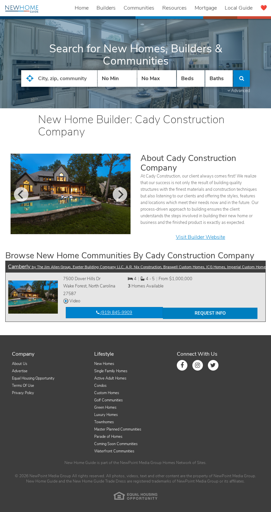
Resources (174, 8)
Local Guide (238, 8)
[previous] (21, 194)
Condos (100, 385)
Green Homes (105, 407)
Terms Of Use (23, 385)
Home (82, 8)
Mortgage (206, 8)
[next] (120, 194)
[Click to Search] (241, 78)
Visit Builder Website (200, 237)
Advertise (19, 371)
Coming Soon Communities (115, 443)
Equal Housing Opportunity (33, 378)
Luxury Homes (106, 414)
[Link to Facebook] (182, 365)
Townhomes (104, 422)
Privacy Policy (23, 392)
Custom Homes (106, 392)
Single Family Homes (110, 371)
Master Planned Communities (117, 429)
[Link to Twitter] (213, 365)
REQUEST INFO (210, 313)
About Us (19, 363)
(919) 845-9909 (115, 313)
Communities (139, 8)
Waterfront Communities (114, 451)
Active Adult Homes (110, 378)
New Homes (104, 363)
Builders (106, 8)
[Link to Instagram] (197, 365)
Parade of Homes (108, 436)
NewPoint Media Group (141, 462)
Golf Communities (108, 400)
